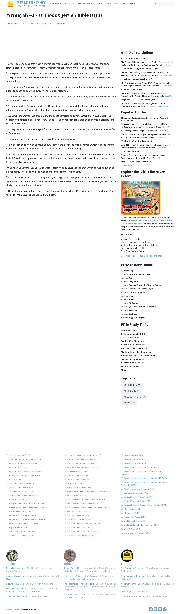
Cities (37, 591)
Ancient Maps (127, 299)
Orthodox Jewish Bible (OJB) (39, 23)
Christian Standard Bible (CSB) (22, 483)
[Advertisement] (61, 45)
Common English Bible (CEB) (21, 487)
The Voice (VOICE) (132, 513)
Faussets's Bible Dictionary (134, 348)
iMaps (116, 4)
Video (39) (130, 403)
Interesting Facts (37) (135, 397)
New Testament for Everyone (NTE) (139, 489)
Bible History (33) (133, 385)
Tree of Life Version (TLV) (135, 517)
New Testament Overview (133, 576)
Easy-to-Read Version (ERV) (21, 511)
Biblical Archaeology (15, 568)
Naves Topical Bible (130, 337)
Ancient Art (126, 278)
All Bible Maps (127, 271)
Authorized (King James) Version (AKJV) (26, 475)
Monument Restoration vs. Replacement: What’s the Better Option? (145, 119)
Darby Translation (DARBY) (20, 499)
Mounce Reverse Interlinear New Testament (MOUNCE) (90, 491)
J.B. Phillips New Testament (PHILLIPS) (83, 467)
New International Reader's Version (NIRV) (84, 523)
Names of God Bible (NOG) (78, 495)
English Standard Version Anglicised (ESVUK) (28, 519)
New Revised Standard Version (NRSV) (140, 467)
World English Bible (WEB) (135, 521)
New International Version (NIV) (80, 527)
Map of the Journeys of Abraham (136, 162)
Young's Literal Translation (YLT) (138, 533)
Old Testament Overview (132, 568)
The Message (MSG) (132, 509)
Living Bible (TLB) (74, 483)
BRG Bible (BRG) (16, 479)
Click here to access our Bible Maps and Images (143, 256)
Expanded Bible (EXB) (18, 527)
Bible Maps (54, 4)
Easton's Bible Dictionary (133, 345)
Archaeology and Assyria (133, 317)
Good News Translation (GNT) (21, 535)
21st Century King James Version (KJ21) (140, 68)
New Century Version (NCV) (78, 515)
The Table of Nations (130, 151)
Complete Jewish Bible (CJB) (21, 491)
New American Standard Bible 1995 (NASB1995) (87, 507)
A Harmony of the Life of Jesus (135, 584)
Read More (165, 65)
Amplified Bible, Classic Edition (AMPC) (139, 100)
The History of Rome (73, 576)
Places (108, 571)
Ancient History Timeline (133, 292)
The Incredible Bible (15, 596)
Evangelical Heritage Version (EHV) (24, 523)
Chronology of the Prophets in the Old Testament (144, 131)
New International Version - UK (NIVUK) (83, 531)
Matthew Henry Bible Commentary (137, 352)
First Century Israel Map (17, 588)
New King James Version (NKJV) (80, 535)
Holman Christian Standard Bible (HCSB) (84, 455)
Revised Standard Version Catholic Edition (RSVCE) (146, 505)
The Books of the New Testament (136, 141)
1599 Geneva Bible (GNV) (133, 58)
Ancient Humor (128, 296)
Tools (107, 4)
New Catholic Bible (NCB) (77, 511)
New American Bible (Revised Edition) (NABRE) (86, 499)
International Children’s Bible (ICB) (81, 459)
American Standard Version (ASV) (137, 79)
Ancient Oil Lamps (129, 303)
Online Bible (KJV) (129, 330)
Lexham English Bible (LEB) (78, 479)
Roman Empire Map (72, 568)
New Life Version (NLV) (134, 455)
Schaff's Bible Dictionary (132, 359)
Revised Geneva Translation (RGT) (138, 497)
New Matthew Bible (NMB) (135, 463)
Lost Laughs (126, 591)
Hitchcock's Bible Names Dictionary (138, 355)
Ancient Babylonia (129, 281)
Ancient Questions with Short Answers (139, 307)
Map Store (125, 596)
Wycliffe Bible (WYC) (132, 529)
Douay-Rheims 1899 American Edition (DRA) (28, 507)
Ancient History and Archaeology (137, 289)
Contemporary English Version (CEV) (24, 495)
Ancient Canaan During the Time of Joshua (141, 285)
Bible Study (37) (132, 391)
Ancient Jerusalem (15, 576)
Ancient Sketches (129, 310)
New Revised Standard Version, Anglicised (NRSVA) (145, 478)
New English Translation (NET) (79, 519)
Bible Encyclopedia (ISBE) (133, 334)
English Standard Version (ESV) (22, 515)
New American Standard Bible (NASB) (82, 503)
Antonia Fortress (129, 314)
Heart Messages (83, 4)
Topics (97, 4)
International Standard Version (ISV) (82, 463)
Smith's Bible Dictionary (132, 341)
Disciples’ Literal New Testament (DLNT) (26, 503)
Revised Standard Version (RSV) (137, 501)
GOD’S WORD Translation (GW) (22, 531)
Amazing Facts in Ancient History (137, 274)
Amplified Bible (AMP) (131, 89)
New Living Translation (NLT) (136, 459)
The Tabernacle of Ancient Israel (79, 584)
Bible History (128, 4)
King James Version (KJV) (78, 475)
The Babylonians (71, 594)
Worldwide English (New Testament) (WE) (141, 525)
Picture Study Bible (130, 366)
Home (21, 23)
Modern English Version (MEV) (79, 487)
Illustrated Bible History (132, 363)
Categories (68, 4)
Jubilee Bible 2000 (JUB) (77, 471)
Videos (124, 370)
